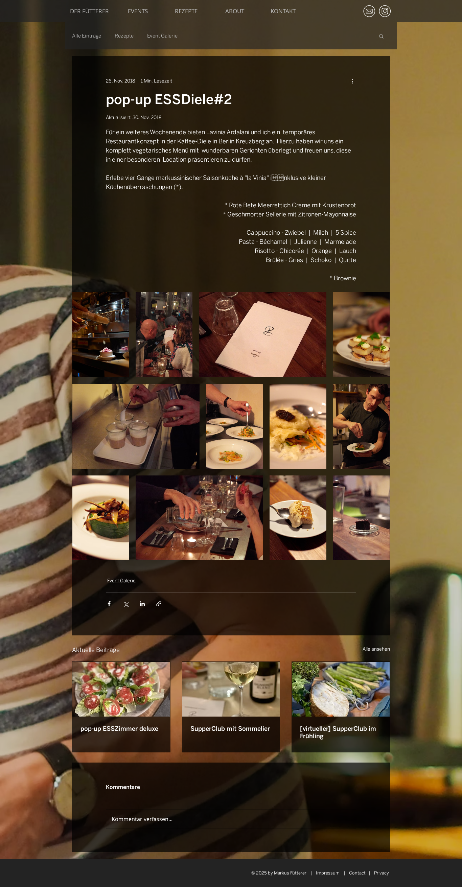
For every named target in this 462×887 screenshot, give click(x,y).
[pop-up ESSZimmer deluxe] (121, 689)
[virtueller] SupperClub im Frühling (338, 732)
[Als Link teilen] (159, 604)
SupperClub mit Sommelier (230, 728)
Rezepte (124, 36)
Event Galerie (162, 36)
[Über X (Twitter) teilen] (125, 604)
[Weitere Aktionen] (352, 81)
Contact (357, 873)
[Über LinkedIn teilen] (142, 604)
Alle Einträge (86, 36)
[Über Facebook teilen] (109, 604)
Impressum (328, 873)
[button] (381, 36)
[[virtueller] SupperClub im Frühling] (341, 689)
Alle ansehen (376, 649)
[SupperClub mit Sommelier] (231, 689)
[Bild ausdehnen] (100, 334)
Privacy (381, 873)
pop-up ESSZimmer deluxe (119, 728)
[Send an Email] (369, 11)
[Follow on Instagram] (384, 11)
